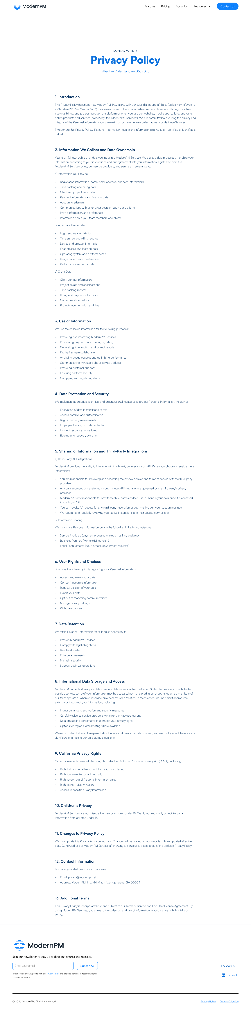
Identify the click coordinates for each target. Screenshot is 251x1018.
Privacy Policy (208, 1001)
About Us (182, 6)
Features (149, 6)
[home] (29, 6)
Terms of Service (229, 1001)
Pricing (165, 6)
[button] (202, 6)
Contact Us (227, 6)
